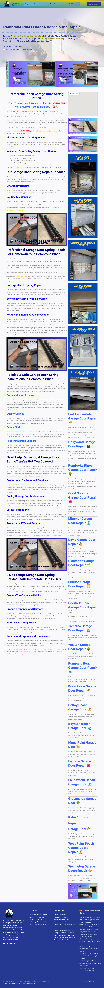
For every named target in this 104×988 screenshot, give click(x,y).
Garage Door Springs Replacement (64, 924)
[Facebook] (4, 943)
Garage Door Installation (61, 940)
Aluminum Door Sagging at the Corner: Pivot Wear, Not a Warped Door (89, 941)
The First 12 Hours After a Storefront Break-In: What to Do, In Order (89, 948)
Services (44, 4)
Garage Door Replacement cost (63, 930)
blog (77, 4)
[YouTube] (11, 943)
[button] (94, 4)
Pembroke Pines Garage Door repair (19, 177)
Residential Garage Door (61, 919)
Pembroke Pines (33, 259)
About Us (52, 4)
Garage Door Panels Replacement (64, 935)
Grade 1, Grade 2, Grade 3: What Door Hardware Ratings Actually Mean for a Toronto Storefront (89, 927)
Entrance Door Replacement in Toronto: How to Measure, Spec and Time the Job (89, 956)
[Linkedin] (14, 943)
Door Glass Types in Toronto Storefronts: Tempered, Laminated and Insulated (90, 963)
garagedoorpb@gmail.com (48, 131)
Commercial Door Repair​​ (61, 922)
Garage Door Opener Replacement (64, 937)
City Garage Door (16, 4)
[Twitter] (7, 943)
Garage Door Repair (60, 914)
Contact (62, 4)
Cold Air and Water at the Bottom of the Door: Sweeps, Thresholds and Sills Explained (89, 919)
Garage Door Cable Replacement (64, 933)
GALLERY (70, 4)
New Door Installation (61, 917)
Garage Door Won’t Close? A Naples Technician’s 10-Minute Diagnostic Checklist (88, 934)
